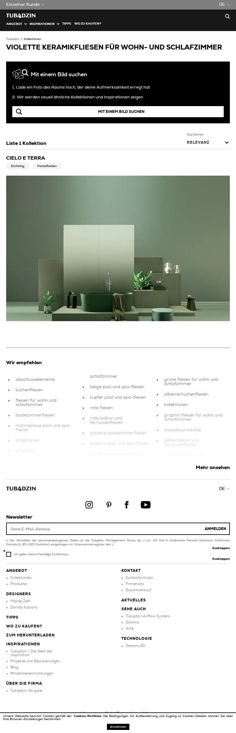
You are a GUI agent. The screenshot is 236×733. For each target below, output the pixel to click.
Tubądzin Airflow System (148, 616)
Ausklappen (221, 548)
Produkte (18, 584)
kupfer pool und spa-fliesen (118, 397)
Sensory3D (135, 645)
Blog (14, 667)
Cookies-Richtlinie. (88, 716)
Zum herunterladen (30, 635)
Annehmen (118, 726)
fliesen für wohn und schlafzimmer (36, 402)
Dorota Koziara (23, 607)
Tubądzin (12, 39)
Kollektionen (32, 39)
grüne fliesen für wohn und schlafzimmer (191, 381)
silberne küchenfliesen (186, 394)
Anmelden (215, 529)
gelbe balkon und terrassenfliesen (181, 442)
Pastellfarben (47, 166)
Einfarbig (17, 166)
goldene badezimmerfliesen (118, 433)
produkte (25, 451)
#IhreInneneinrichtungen (31, 673)
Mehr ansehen (213, 467)
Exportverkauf (138, 590)
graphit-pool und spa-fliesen (119, 443)
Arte (130, 628)
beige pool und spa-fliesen (117, 387)
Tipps (12, 617)
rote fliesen (101, 408)
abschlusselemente (35, 379)
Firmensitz (135, 584)
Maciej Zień (20, 601)
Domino (132, 622)
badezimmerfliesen (35, 415)
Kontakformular (139, 578)
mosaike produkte (182, 430)
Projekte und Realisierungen (35, 661)
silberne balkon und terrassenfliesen (184, 457)
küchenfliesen (29, 390)
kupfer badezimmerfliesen (117, 454)
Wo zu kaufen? (87, 23)
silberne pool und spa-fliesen (119, 464)
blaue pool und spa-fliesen (43, 461)
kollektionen (27, 440)
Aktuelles (133, 600)
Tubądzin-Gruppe (26, 690)
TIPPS (66, 23)
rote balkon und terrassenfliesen (106, 420)
